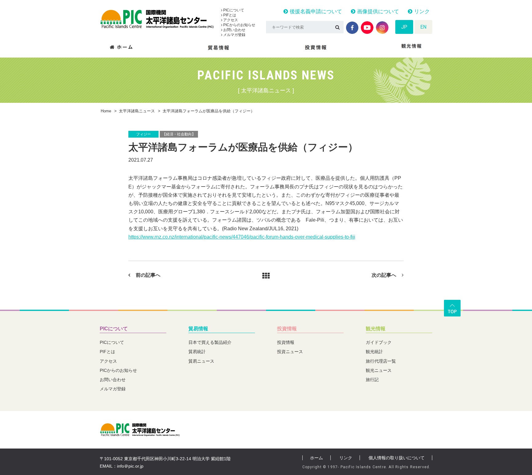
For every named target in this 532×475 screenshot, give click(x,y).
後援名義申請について (315, 11)
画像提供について (377, 11)
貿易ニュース (201, 361)
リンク (421, 11)
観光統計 (374, 351)
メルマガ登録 (233, 35)
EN (423, 27)
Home (106, 111)
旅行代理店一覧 (381, 361)
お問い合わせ (233, 30)
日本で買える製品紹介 (210, 342)
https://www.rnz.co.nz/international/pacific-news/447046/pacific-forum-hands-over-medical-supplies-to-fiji (241, 237)
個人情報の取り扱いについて (397, 458)
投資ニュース (290, 351)
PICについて (233, 10)
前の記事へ (148, 275)
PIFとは (229, 15)
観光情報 (375, 328)
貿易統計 (197, 351)
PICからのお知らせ (238, 25)
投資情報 (287, 328)
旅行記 (372, 379)
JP (404, 27)
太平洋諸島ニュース (137, 111)
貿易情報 (198, 328)
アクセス (230, 20)
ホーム (316, 458)
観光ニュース (379, 370)
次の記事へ (384, 275)
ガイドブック (379, 342)
